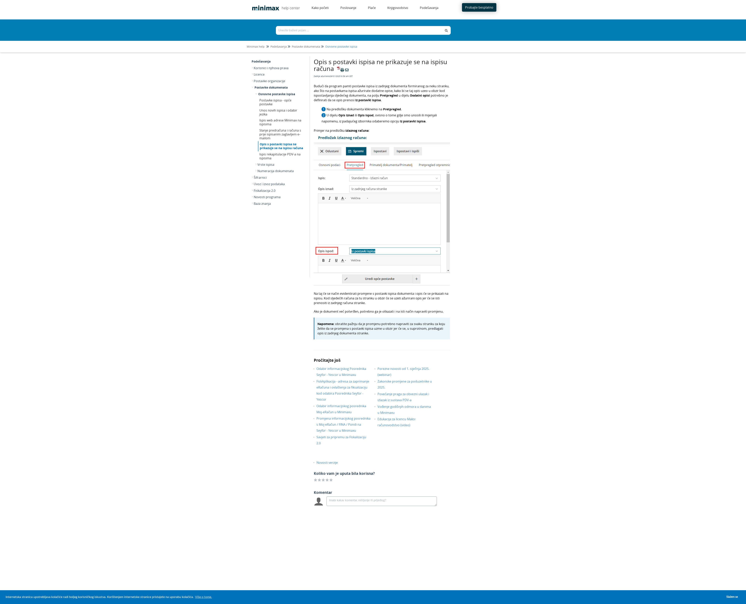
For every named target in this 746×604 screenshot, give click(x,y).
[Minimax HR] (264, 5)
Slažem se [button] (732, 596)
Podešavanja (278, 46)
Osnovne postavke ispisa (341, 46)
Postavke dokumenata (306, 46)
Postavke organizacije (269, 81)
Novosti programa (267, 197)
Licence (259, 74)
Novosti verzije (330, 462)
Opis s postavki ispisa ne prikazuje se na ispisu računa (281, 146)
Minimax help (256, 46)
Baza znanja (262, 203)
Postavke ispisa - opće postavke (275, 102)
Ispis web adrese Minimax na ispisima (280, 122)
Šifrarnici (260, 177)
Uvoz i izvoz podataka (269, 184)
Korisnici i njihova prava (271, 68)
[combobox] (359, 30)
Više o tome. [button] (203, 597)
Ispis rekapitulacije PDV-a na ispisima (280, 156)
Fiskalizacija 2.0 (264, 190)
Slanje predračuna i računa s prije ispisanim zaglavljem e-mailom (280, 134)
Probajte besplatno (479, 7)
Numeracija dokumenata (275, 171)
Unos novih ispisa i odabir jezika (278, 112)
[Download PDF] (338, 70)
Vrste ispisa (265, 164)
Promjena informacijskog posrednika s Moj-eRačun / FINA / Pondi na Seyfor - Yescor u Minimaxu (343, 424)
